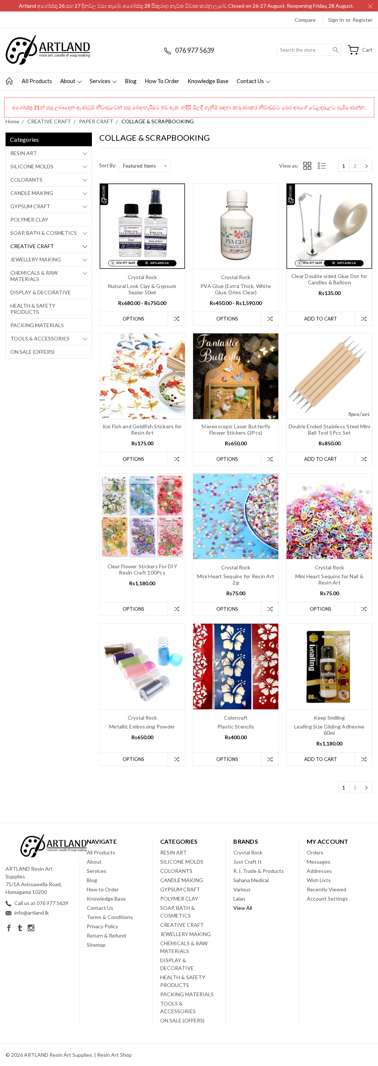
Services (100, 81)
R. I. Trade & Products (258, 871)
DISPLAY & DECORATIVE (40, 292)
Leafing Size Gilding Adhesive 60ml (329, 729)
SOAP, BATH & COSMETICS (43, 233)
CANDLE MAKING (31, 193)
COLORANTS (26, 179)
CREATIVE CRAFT (32, 246)
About (68, 81)
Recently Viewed (326, 889)
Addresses (319, 871)
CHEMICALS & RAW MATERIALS (34, 276)
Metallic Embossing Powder (142, 726)
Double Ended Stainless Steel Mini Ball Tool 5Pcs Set (329, 429)
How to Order (162, 81)
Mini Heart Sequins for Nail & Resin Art (329, 579)
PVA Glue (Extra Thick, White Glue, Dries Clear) (235, 289)
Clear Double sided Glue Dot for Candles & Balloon (329, 279)
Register (362, 20)
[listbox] (145, 166)
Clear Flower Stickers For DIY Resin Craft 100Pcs (142, 569)
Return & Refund (106, 935)
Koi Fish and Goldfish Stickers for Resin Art (142, 429)
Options (133, 319)
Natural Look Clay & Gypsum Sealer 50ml (142, 289)
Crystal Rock (247, 852)
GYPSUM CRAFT (30, 206)
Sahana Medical (251, 880)
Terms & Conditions (110, 917)
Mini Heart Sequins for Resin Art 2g (235, 579)
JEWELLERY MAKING (35, 259)
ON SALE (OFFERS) (32, 352)
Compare (305, 20)
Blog (131, 81)
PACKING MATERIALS (37, 325)
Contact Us (251, 81)
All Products (37, 81)
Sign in (336, 20)
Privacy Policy (102, 926)
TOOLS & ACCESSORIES (39, 338)
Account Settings (327, 898)
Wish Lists (319, 880)
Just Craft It (247, 861)
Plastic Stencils (235, 726)
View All (242, 908)
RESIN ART (23, 153)
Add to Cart (320, 319)
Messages (318, 861)
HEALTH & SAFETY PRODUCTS (32, 308)
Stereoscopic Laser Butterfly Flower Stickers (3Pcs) (235, 429)
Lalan (239, 898)
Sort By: (107, 165)
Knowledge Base (208, 81)
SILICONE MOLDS (32, 166)
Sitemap (96, 945)
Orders (315, 852)
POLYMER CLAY (29, 219)
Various (242, 889)
